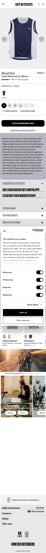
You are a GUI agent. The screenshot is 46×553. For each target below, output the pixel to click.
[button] (23, 123)
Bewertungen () (23, 80)
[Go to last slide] (4, 39)
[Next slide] (41, 39)
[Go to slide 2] (32, 373)
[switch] (39, 280)
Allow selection (23, 320)
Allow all (23, 312)
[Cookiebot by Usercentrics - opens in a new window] (32, 230)
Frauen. (23, 413)
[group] (12, 326)
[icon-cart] (43, 4)
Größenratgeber (11, 111)
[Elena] (4, 336)
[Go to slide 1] (14, 373)
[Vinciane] (26, 336)
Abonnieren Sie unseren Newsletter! (25, 500)
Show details (32, 305)
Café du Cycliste (25, 551)
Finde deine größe (27, 111)
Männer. (10, 413)
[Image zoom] (23, 38)
